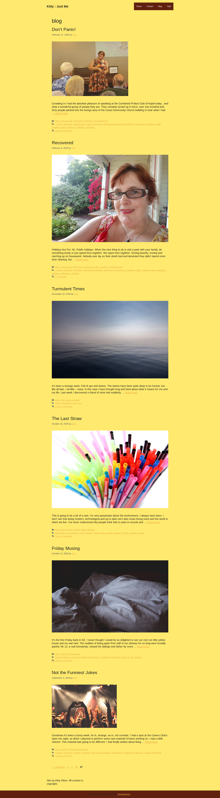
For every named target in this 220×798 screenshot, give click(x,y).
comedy (59, 124)
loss (80, 403)
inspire (89, 124)
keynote (97, 124)
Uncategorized (100, 121)
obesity (83, 657)
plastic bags (99, 533)
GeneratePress (124, 794)
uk (132, 657)
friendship (66, 403)
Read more (61, 113)
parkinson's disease (144, 124)
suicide (147, 753)
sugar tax (125, 657)
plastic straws (113, 533)
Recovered (62, 142)
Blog (160, 6)
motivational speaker (112, 124)
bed (57, 657)
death (57, 403)
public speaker (100, 267)
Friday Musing (66, 548)
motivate (77, 270)
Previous (58, 767)
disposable (60, 533)
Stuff (169, 6)
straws (141, 533)
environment (66, 530)
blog (57, 121)
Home (139, 6)
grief (62, 400)
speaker (80, 127)
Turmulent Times (68, 288)
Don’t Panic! (64, 29)
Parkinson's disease (82, 121)
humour (76, 753)
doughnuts (65, 657)
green (82, 533)
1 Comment (60, 277)
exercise (75, 657)
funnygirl (68, 124)
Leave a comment (63, 131)
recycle (124, 533)
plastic (76, 530)
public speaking (68, 127)
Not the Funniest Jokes (74, 672)
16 (76, 767)
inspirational (79, 124)
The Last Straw (67, 418)
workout (75, 273)
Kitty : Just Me (57, 6)
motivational (66, 121)
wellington (90, 127)
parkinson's (128, 124)
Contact (150, 6)
